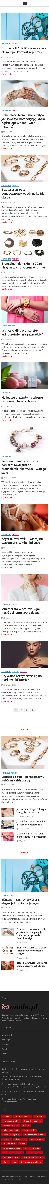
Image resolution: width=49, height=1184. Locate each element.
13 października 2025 (25, 816)
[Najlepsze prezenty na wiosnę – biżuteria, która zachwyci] (24, 375)
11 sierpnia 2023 (9, 685)
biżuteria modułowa (22, 1116)
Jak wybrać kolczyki (11, 1125)
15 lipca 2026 (8, 57)
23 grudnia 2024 (9, 548)
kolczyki (26, 1125)
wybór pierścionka (32, 1148)
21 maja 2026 (8, 132)
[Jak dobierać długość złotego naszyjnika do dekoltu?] (7, 812)
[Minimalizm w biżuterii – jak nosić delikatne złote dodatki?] (24, 587)
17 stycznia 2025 (9, 478)
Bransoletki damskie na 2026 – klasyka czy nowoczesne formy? (23, 265)
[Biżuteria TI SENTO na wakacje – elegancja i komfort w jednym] (24, 26)
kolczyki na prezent (11, 1130)
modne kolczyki (29, 1130)
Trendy (15, 44)
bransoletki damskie (11, 1121)
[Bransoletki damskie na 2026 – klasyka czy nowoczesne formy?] (24, 242)
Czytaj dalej (8, 74)
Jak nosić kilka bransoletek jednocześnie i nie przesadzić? (22, 332)
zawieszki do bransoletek (13, 1153)
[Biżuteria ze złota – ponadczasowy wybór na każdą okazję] (24, 168)
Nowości (5, 1044)
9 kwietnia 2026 (9, 203)
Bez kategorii (6, 1035)
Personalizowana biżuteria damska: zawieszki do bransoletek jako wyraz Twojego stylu (23, 467)
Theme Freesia (29, 1176)
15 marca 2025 (8, 406)
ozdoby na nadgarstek (12, 1134)
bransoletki (40, 1116)
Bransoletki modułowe (32, 1121)
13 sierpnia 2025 (24, 829)
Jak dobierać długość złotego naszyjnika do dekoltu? (31, 811)
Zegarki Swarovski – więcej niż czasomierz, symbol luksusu (22, 541)
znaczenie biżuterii (11, 1157)
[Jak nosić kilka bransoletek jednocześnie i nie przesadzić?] (24, 309)
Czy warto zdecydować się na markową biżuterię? (21, 678)
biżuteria (7, 1116)
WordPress (39, 1176)
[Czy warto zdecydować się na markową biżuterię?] (24, 654)
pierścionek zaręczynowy (34, 1134)
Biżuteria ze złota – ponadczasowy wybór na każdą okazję (22, 193)
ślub (14, 1162)
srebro (22, 1144)
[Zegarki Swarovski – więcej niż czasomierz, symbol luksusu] (24, 517)
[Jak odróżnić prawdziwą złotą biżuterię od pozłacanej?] (7, 824)
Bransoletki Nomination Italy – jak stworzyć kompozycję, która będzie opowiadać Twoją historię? (23, 120)
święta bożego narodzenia (31, 1162)
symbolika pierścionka (12, 1148)
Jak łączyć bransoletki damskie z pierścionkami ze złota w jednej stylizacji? (22, 1077)
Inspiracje (6, 44)
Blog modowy (7, 1176)
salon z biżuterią (37, 1139)
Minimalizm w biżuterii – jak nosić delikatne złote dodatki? (22, 611)
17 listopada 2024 (10, 618)
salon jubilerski (20, 1139)
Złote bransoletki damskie (32, 1157)
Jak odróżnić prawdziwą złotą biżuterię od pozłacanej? (31, 823)
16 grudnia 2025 (9, 273)
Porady (15, 185)
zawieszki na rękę (34, 1153)
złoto (5, 1162)
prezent (7, 1139)
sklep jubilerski (9, 1144)
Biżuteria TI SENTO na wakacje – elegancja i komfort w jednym (23, 50)
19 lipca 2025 (8, 340)
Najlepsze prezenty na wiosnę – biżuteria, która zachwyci (23, 399)
